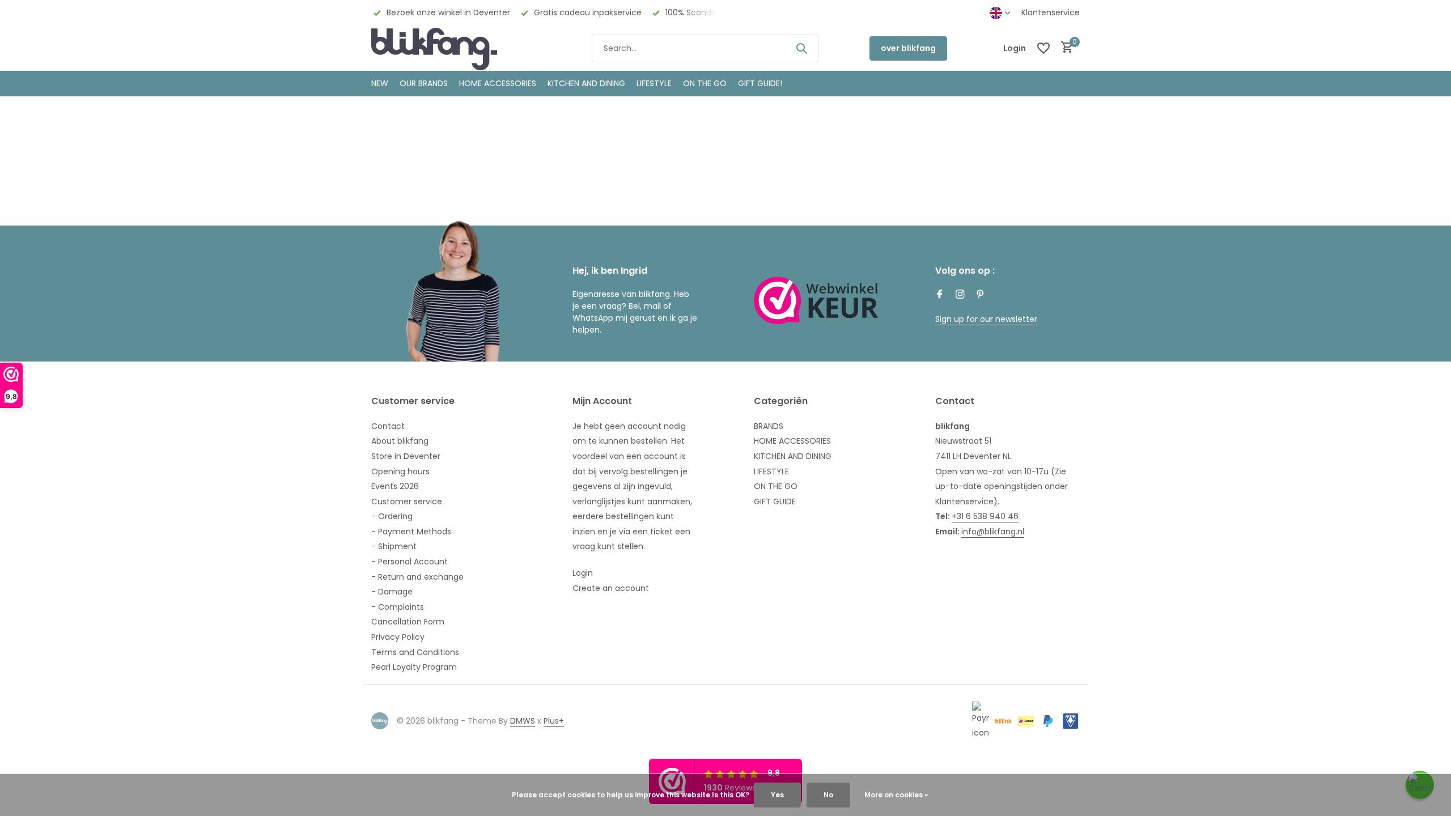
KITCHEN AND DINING (586, 83)
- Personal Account (409, 561)
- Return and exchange (417, 577)
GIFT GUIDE (775, 501)
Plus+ (554, 720)
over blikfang (908, 48)
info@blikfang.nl (992, 531)
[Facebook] (939, 295)
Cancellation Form (407, 621)
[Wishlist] (1043, 48)
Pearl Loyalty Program (414, 667)
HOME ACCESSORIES (497, 83)
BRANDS (768, 426)
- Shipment (394, 546)
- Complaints (397, 607)
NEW (379, 83)
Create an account (610, 588)
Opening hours (400, 471)
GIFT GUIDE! (760, 83)
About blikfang (399, 441)
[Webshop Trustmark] (816, 300)
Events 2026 (395, 486)
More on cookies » (896, 795)
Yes (777, 795)
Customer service (406, 501)
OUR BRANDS (424, 83)
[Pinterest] (980, 295)
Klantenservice (1050, 12)
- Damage (392, 591)
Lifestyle (654, 83)
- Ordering (392, 516)
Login (582, 573)
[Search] (801, 48)
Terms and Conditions (415, 652)
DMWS (522, 720)
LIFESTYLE (771, 471)
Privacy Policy (398, 637)
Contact (388, 426)
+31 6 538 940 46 (985, 516)
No (828, 795)
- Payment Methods (411, 531)
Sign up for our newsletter (986, 319)
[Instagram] (960, 295)
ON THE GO (705, 83)
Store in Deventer (405, 456)
